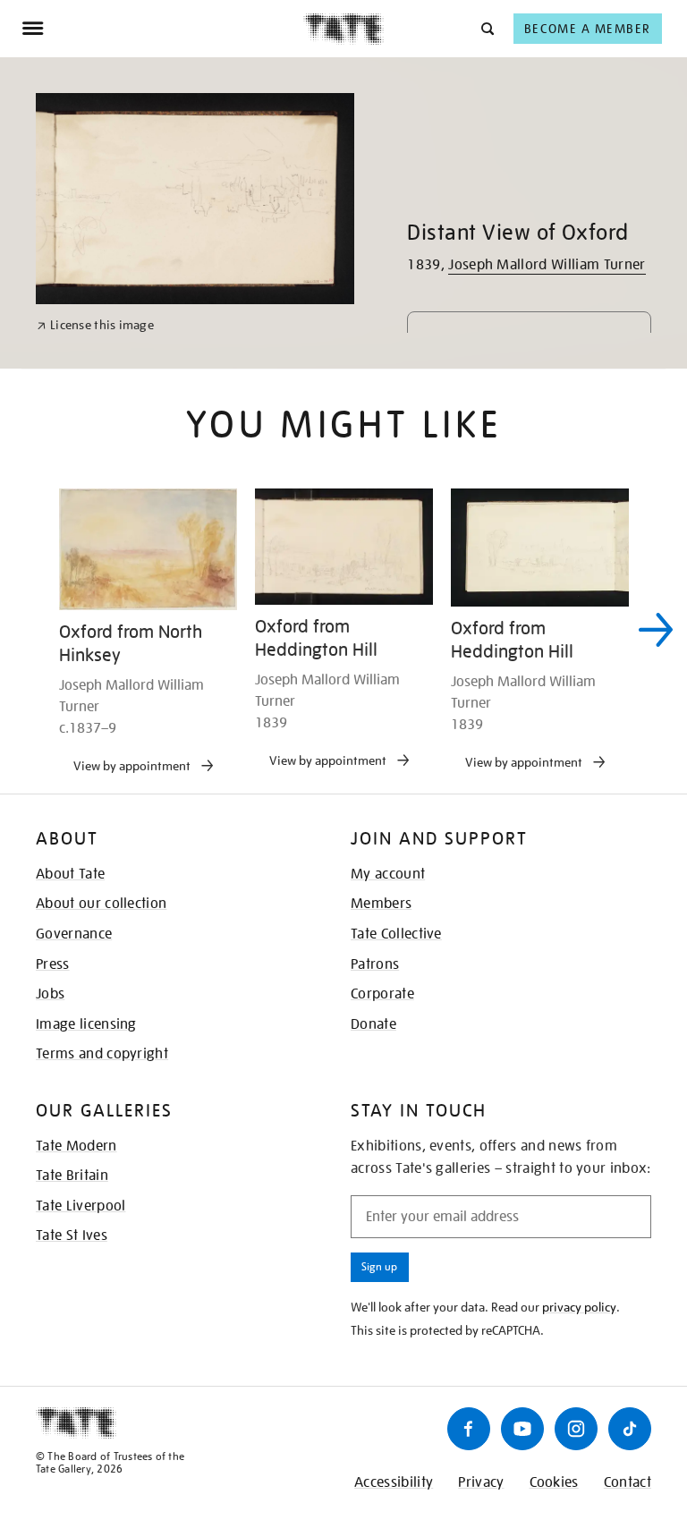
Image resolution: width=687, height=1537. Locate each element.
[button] (486, 28)
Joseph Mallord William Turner (546, 265)
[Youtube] (522, 1428)
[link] (95, 325)
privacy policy (579, 1307)
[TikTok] (629, 1428)
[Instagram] (576, 1428)
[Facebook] (468, 1428)
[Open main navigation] (162, 28)
